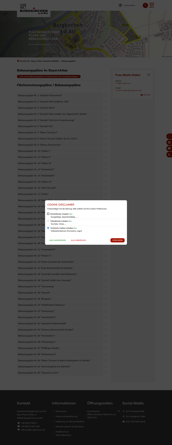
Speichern (118, 240)
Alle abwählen (78, 240)
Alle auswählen (57, 240)
